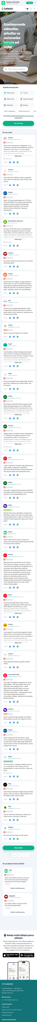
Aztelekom (11, 327)
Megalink (10, 254)
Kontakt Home (12, 676)
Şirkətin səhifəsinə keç (18, 888)
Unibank (10, 275)
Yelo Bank (11, 626)
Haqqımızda (5, 1007)
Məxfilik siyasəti (6, 1015)
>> (27, 855)
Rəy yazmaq (18, 123)
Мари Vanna (11, 139)
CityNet (10, 302)
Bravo (10, 222)
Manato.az (11, 655)
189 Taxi (10, 171)
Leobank (10, 785)
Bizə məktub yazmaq (11, 1000)
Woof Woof (11, 758)
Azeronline (11, 507)
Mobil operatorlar (24, 111)
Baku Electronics (12, 459)
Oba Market (11, 398)
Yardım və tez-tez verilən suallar (11, 1009)
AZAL (9, 375)
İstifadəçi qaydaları (8, 1012)
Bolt (9, 533)
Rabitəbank (11, 808)
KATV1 (10, 194)
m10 (9, 345)
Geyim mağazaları (9, 111)
